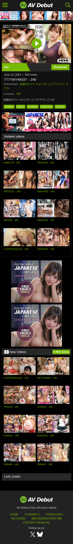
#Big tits (20, 107)
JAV (18, 93)
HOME (14, 514)
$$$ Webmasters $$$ (47, 518)
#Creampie (32, 107)
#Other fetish (46, 107)
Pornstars (54, 514)
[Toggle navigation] (5, 5)
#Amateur (9, 107)
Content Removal (36, 522)
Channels (32, 514)
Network (18, 518)
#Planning (60, 107)
